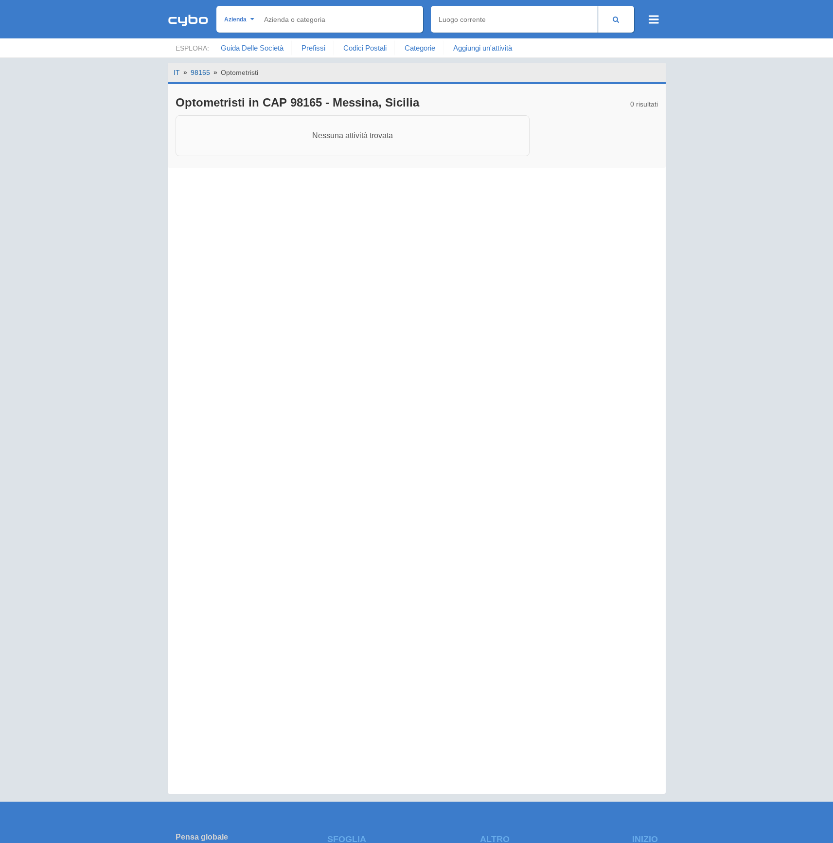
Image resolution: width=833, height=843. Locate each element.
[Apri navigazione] (654, 19)
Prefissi (313, 48)
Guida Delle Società (252, 48)
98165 (200, 72)
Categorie (420, 48)
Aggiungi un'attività (482, 48)
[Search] (616, 19)
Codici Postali (365, 48)
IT (177, 72)
